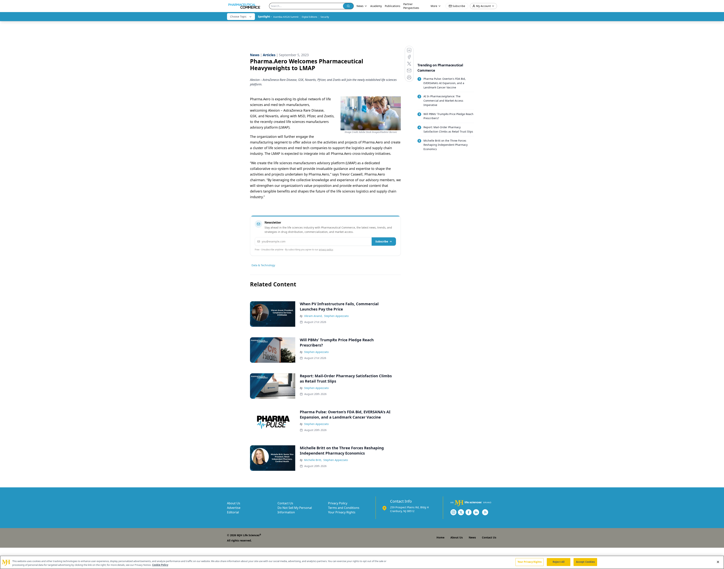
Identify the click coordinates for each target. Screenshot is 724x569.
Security (325, 16)
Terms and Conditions (343, 508)
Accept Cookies (585, 562)
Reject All (558, 562)
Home (440, 537)
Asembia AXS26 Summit (285, 16)
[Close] (718, 562)
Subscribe (381, 241)
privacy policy (326, 249)
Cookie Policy (160, 565)
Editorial (233, 512)
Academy (376, 6)
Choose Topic (238, 16)
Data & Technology (263, 265)
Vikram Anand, (313, 316)
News (472, 537)
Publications (392, 6)
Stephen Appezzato (336, 316)
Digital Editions (309, 16)
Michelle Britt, (313, 460)
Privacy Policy (337, 503)
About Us (233, 503)
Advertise (233, 508)
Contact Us (285, 503)
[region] (362, 562)
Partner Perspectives (411, 6)
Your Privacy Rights (341, 512)
